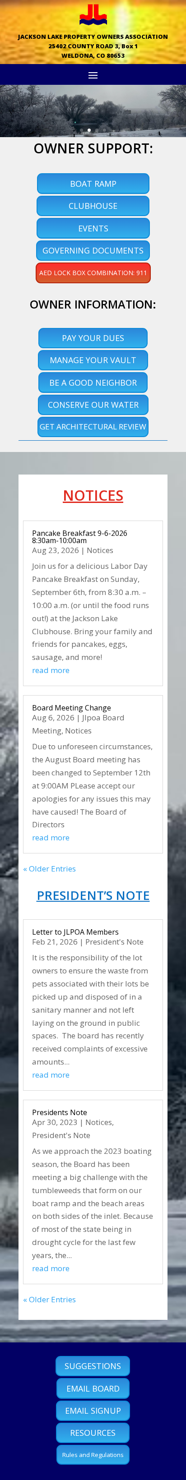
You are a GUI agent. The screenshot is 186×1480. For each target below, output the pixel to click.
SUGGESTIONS (93, 1365)
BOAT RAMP (93, 183)
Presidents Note (59, 1112)
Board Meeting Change (71, 708)
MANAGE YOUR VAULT (93, 360)
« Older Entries (49, 868)
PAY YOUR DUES (93, 337)
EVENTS (93, 228)
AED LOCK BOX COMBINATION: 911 (93, 272)
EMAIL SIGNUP (93, 1410)
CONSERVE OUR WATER (93, 404)
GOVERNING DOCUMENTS (93, 250)
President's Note (114, 941)
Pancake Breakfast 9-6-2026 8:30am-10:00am (79, 536)
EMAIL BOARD (93, 1388)
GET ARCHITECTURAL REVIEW (93, 426)
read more (51, 670)
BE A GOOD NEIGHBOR (93, 382)
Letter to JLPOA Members (75, 932)
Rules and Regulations (93, 1455)
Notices (100, 550)
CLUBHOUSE (93, 205)
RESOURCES (93, 1432)
